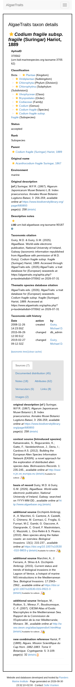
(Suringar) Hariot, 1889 (39, 151)
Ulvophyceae (27, 94)
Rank (14, 135)
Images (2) (22, 396)
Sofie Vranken (51, 685)
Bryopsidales (27, 98)
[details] (32, 209)
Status (15, 124)
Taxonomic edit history (26, 315)
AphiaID (16, 51)
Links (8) (46, 389)
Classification (20, 70)
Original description (24, 181)
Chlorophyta (26, 82)
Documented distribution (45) (33, 373)
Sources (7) (22, 365)
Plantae (30, 75)
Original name (20, 158)
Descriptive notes (22, 216)
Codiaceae (25, 101)
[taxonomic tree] (19, 351)
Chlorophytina (27, 86)
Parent (15, 147)
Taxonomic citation (23, 235)
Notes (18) (21, 381)
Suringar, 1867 (38, 163)
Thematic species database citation (34, 285)
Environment (19, 170)
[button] (11, 34)
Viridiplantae (26, 78)
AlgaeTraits (14, 5)
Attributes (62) (43, 381)
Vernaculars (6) (24, 389)
